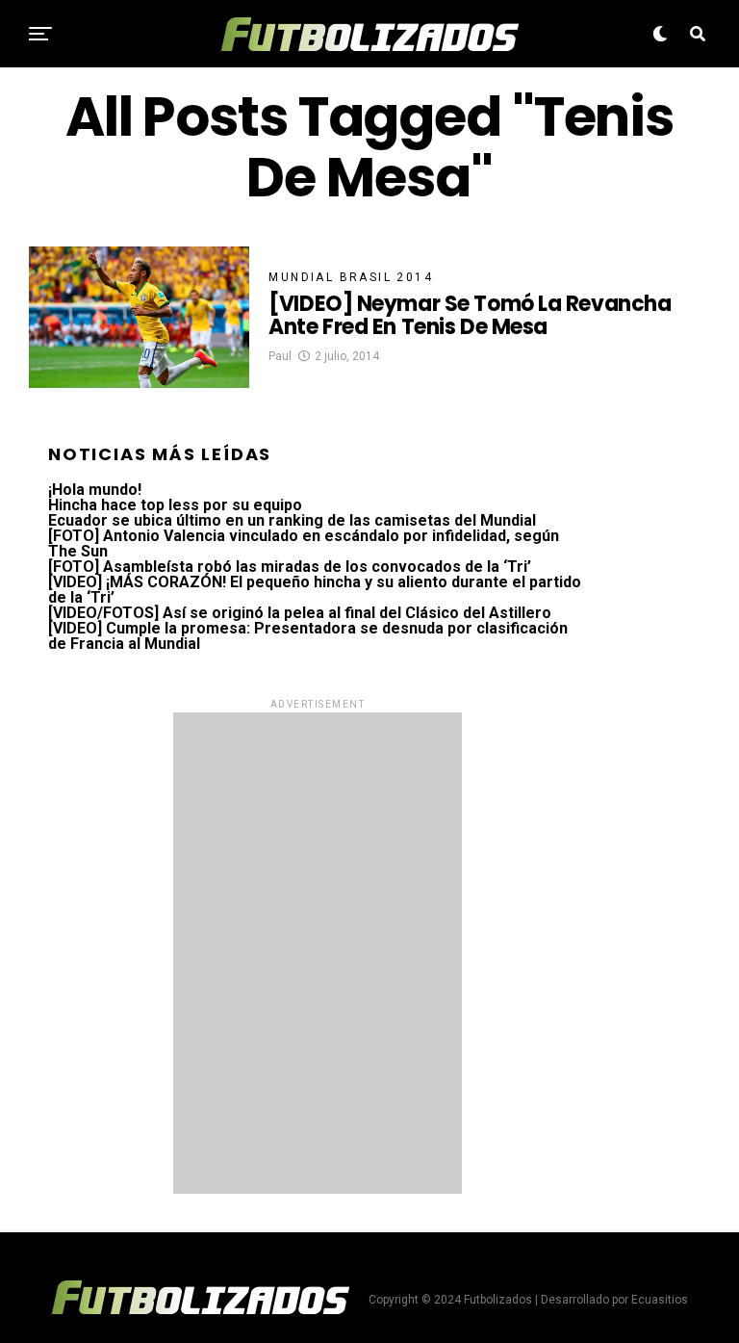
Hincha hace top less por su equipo (175, 505)
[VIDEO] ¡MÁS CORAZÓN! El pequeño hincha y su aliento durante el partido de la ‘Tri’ (314, 590)
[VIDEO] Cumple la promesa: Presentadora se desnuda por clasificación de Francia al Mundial (308, 636)
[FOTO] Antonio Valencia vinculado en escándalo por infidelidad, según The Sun (303, 543)
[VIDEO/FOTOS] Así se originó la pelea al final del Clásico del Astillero (299, 613)
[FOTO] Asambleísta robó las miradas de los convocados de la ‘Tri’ (289, 566)
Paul (280, 356)
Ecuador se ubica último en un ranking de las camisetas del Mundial (292, 520)
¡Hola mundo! (94, 489)
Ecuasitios (659, 1299)
